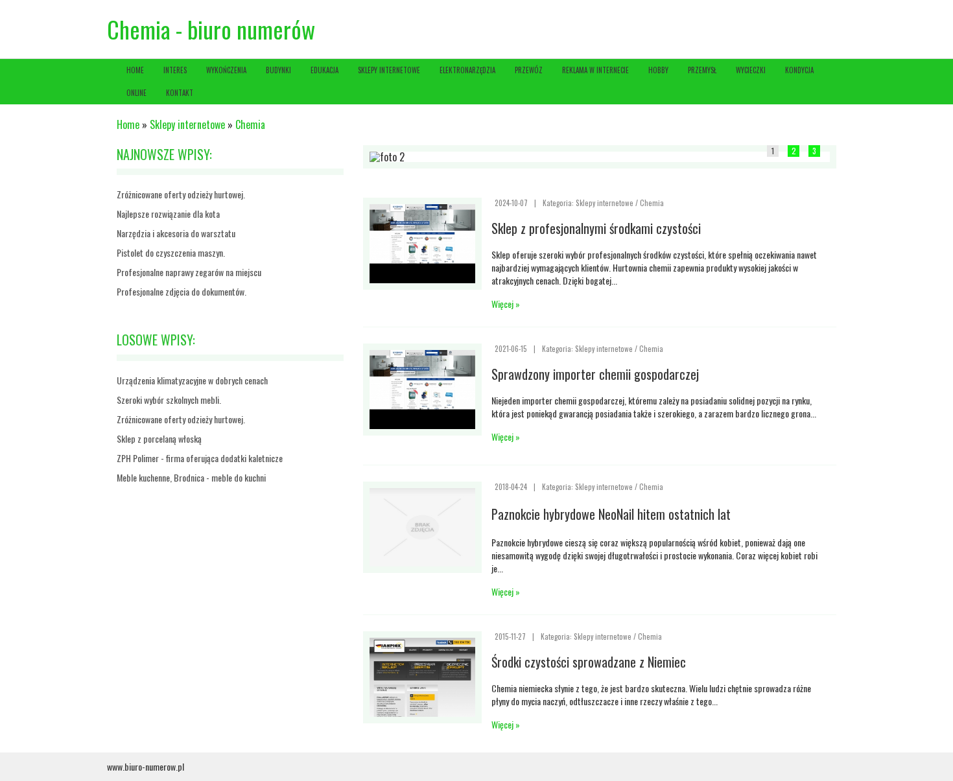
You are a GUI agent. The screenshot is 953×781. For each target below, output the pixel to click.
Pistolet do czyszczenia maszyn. (171, 252)
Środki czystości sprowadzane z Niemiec (588, 661)
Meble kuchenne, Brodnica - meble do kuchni (191, 477)
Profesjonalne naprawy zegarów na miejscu (189, 272)
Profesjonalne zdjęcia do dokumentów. (181, 291)
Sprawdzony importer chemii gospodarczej (595, 374)
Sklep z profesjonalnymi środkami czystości (596, 228)
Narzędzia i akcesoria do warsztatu (176, 233)
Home (128, 124)
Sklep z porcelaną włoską (159, 438)
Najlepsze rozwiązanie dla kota (168, 213)
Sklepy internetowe (187, 124)
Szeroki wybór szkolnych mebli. (169, 399)
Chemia (250, 124)
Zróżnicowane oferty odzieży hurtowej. (181, 194)
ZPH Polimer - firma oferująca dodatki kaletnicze (200, 458)
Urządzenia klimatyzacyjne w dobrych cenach (192, 380)
